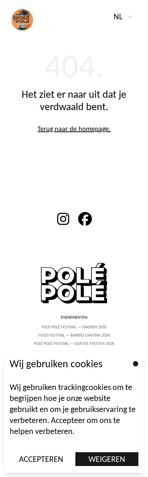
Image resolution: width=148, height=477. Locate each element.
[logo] (26, 19)
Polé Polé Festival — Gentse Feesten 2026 (74, 343)
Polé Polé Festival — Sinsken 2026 (74, 327)
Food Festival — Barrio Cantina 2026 (74, 335)
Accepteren (41, 459)
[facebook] (85, 219)
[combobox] (123, 16)
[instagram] (63, 219)
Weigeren (106, 459)
